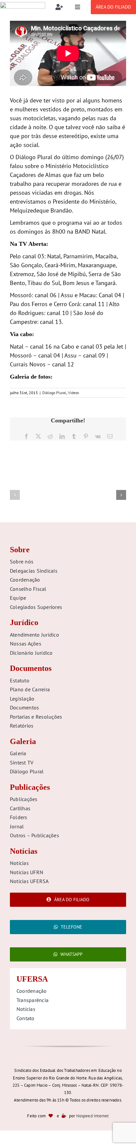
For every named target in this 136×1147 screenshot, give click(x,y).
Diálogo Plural (54, 392)
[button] (15, 495)
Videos (73, 392)
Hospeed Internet (92, 1116)
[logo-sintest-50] (22, 5)
